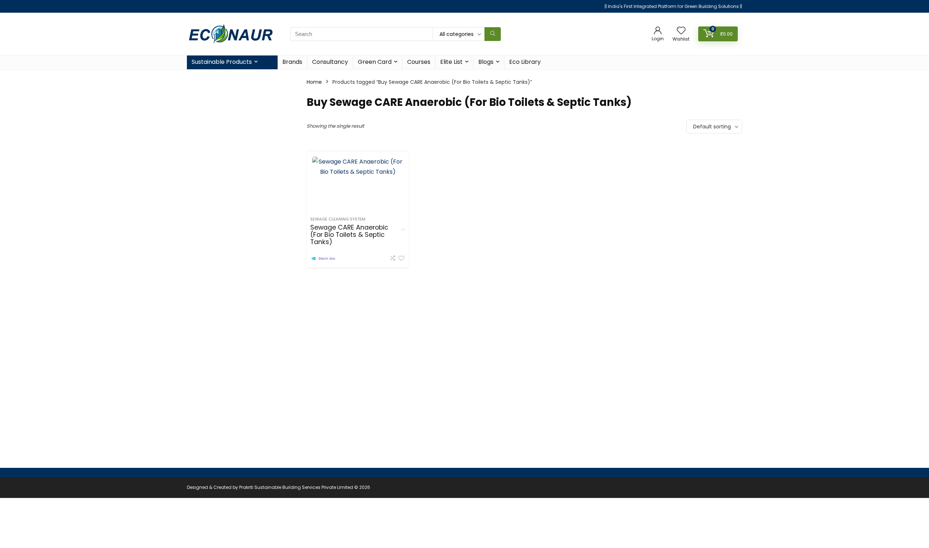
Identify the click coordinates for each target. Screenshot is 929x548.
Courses (418, 62)
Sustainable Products (222, 62)
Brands (292, 62)
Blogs (486, 62)
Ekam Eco (327, 258)
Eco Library (525, 62)
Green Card (375, 62)
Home (314, 82)
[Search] (492, 34)
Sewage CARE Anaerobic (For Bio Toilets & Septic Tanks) (349, 234)
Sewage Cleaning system (337, 219)
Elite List (451, 62)
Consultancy (330, 62)
